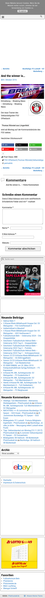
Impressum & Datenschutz (14, 483)
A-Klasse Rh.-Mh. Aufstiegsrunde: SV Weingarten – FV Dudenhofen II (18, 374)
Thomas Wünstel (25, 160)
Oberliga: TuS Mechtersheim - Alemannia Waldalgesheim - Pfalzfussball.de (20, 402)
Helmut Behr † (9, 321)
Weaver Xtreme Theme (34, 596)
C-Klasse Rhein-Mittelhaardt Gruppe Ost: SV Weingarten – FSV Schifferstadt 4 (21, 324)
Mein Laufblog (9, 586)
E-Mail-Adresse (9, 234)
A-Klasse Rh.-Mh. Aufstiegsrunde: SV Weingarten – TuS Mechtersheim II (18, 379)
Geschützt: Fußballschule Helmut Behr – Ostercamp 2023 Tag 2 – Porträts (20, 347)
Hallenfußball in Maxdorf (13, 328)
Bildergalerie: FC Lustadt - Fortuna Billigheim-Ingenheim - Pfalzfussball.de (22, 421)
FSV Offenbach (10, 160)
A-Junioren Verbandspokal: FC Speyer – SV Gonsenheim (23, 434)
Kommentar (7, 207)
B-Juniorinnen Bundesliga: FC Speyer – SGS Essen (21, 415)
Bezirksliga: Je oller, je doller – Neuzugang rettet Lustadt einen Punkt (23, 425)
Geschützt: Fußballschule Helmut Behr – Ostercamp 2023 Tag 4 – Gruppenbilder (20, 342)
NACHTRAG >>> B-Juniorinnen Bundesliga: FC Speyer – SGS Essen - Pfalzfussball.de (22, 411)
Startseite (7, 480)
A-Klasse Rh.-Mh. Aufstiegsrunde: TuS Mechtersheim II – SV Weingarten (23, 405)
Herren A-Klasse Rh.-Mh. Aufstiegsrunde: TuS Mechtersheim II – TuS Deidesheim (22, 383)
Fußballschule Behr (11, 578)
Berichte (5, 69)
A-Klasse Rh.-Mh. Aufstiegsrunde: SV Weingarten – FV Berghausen (18, 388)
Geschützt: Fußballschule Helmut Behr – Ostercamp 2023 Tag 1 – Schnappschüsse (21, 351)
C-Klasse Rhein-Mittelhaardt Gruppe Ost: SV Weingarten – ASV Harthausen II (21, 332)
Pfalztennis (8, 581)
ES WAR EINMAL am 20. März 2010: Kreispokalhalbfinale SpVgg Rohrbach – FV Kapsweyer (21, 368)
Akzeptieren (22, 11)
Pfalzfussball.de (13, 596)
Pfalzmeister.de (9, 583)
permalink (8, 163)
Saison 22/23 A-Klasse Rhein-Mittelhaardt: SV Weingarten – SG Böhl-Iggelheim (22, 356)
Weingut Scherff (10, 588)
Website (5, 243)
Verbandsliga (37, 160)
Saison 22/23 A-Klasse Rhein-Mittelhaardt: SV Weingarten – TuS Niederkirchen (22, 361)
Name (5, 228)
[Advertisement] (22, 43)
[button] (8, 144)
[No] (42, 7)
